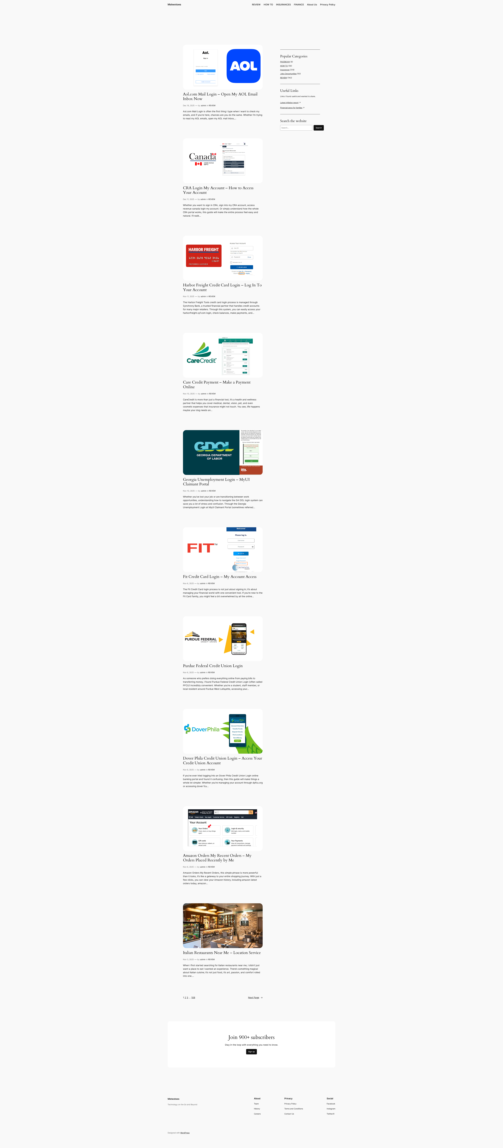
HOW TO (284, 66)
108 (193, 997)
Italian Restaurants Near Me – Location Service (222, 953)
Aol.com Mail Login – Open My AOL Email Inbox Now (220, 96)
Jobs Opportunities (288, 74)
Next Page (255, 997)
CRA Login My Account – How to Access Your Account (218, 190)
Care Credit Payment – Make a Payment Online (216, 384)
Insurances (284, 70)
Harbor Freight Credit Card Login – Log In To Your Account (222, 287)
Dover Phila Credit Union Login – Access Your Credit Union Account (222, 760)
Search (319, 128)
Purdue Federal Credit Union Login (213, 666)
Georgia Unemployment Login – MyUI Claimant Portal (216, 482)
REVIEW (212, 105)
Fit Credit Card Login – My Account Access (219, 577)
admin (203, 105)
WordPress (185, 1133)
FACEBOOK (285, 62)
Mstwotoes (174, 4)
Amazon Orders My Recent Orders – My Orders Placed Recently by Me (217, 858)
